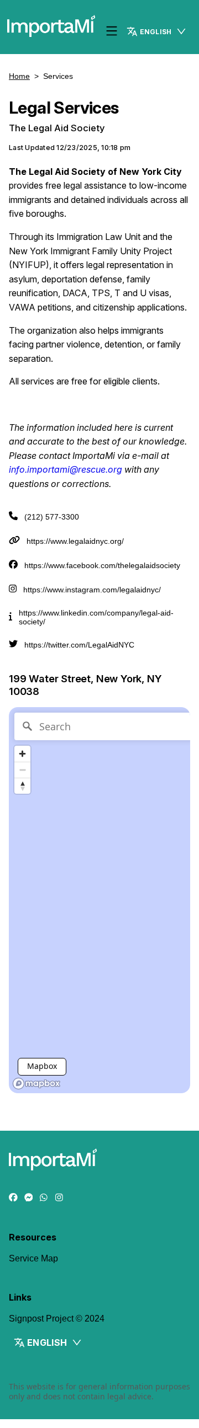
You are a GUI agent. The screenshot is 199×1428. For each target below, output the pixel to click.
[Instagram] (59, 1197)
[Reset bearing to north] (22, 786)
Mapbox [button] (42, 1066)
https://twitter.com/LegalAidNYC (79, 644)
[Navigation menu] (112, 32)
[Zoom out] (22, 770)
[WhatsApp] (43, 1197)
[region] (99, 900)
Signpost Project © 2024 (56, 1318)
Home (19, 76)
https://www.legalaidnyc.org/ (75, 541)
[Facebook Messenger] (28, 1197)
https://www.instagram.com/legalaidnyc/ (92, 589)
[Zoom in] (22, 754)
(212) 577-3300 (51, 516)
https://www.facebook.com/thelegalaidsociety (102, 565)
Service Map (33, 1258)
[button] (157, 31)
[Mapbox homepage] (36, 1083)
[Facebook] (13, 1197)
